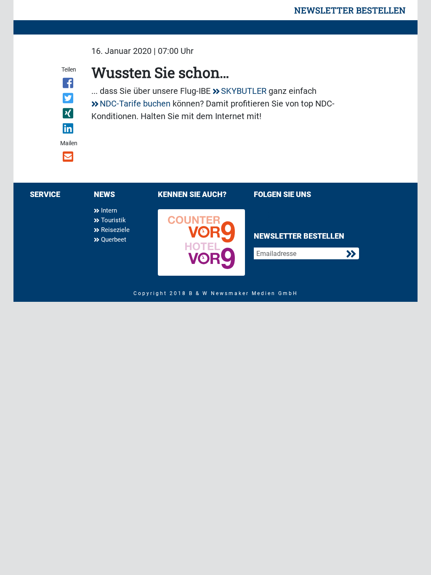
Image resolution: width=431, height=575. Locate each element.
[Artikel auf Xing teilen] (68, 114)
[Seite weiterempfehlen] (68, 158)
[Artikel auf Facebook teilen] (68, 84)
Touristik (112, 220)
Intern (108, 210)
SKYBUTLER (243, 91)
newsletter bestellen (350, 10)
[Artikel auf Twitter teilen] (68, 99)
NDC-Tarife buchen (135, 103)
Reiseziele (114, 230)
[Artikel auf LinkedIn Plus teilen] (68, 130)
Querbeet (112, 239)
